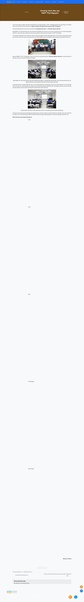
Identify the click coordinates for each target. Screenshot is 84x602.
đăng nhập (20, 583)
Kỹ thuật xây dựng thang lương (21, 575)
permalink (30, 571)
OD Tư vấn (19, 1)
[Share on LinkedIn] (46, 568)
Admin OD (66, 13)
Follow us (38, 595)
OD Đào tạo (25, 1)
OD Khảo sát (31, 1)
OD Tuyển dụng (61, 1)
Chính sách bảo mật (36, 597)
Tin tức (26, 12)
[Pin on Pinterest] (44, 568)
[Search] (76, 2)
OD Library (54, 1)
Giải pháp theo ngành (39, 1)
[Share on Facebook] (38, 568)
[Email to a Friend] (42, 568)
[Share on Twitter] (40, 568)
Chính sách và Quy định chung (46, 597)
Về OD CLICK (47, 1)
